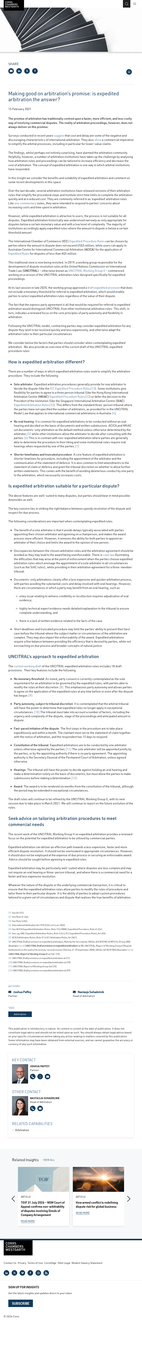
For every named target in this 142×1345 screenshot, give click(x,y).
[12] (74, 778)
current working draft (27, 666)
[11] (69, 749)
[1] (93, 388)
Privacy (22, 1263)
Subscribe (20, 1303)
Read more (28, 1221)
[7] (77, 446)
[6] (26, 438)
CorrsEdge (50, 1263)
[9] (30, 695)
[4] (114, 413)
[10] (37, 712)
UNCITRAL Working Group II (86, 271)
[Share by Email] (11, 71)
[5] (29, 434)
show (97, 140)
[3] (51, 405)
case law (108, 555)
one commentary (25, 203)
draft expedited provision (103, 287)
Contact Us (10, 1263)
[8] (61, 687)
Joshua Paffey (22, 992)
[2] (87, 396)
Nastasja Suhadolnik (91, 992)
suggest (59, 135)
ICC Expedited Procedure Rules (70, 388)
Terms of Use (35, 1263)
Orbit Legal (64, 1263)
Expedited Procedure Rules (87, 241)
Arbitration (22, 1130)
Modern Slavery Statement (87, 1263)
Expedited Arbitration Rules (31, 405)
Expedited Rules (18, 253)
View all (49, 1160)
